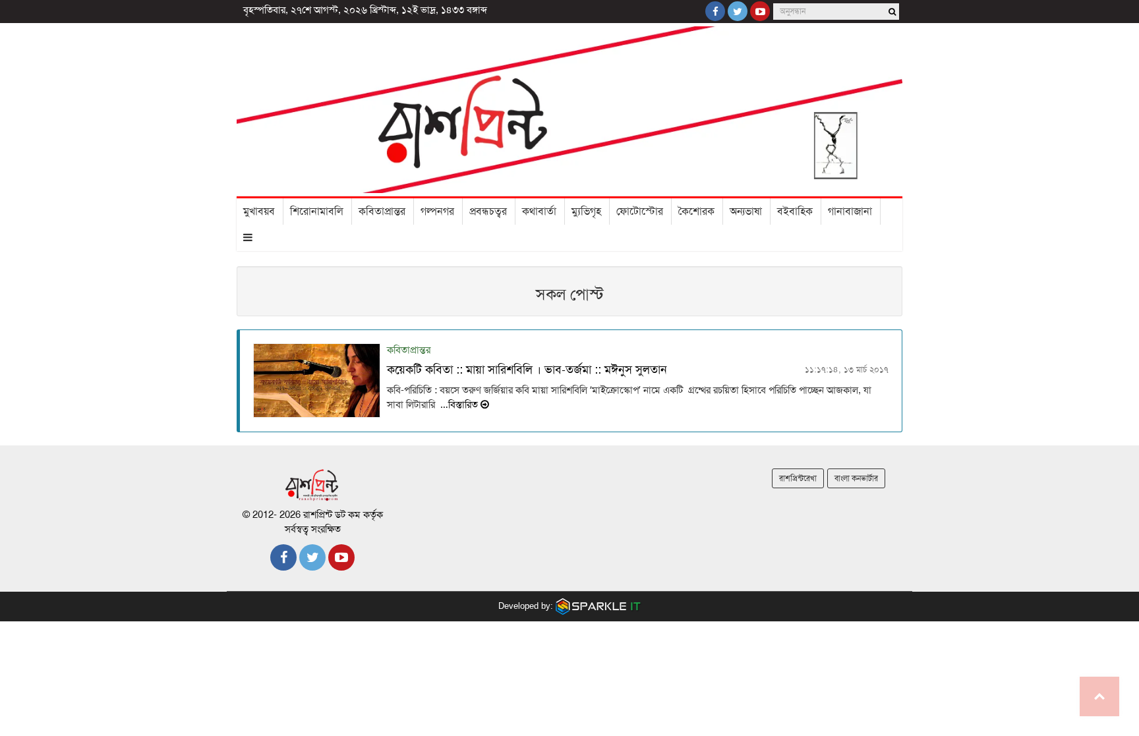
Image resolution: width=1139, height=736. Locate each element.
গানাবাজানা (850, 211)
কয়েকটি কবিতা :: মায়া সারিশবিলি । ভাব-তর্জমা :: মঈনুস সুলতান (527, 369)
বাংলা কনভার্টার (856, 478)
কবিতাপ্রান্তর (382, 211)
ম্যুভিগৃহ (586, 211)
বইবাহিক (795, 211)
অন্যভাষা (746, 211)
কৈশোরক (696, 211)
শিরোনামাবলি (316, 211)
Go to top (1099, 696)
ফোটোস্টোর (639, 211)
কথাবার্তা (539, 211)
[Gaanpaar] (598, 606)
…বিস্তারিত (459, 404)
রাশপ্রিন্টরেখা (798, 478)
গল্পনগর (437, 211)
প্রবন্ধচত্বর (488, 211)
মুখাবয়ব (259, 211)
